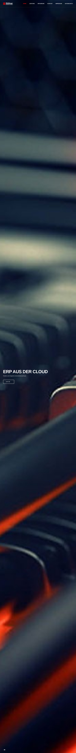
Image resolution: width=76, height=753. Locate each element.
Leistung (32, 3)
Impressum (59, 3)
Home (24, 3)
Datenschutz (69, 3)
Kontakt (50, 3)
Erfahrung (41, 3)
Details (7, 382)
